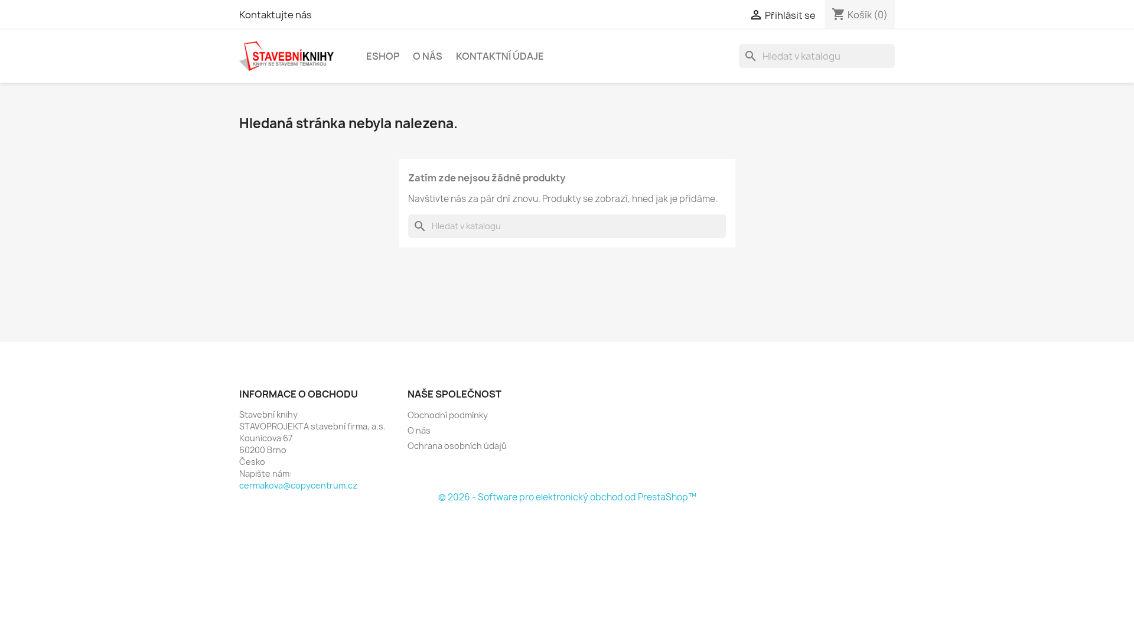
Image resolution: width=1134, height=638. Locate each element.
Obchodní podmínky (448, 415)
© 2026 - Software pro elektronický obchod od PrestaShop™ (567, 497)
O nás (427, 56)
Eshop (382, 56)
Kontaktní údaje (500, 56)
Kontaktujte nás (275, 14)
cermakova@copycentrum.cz (298, 485)
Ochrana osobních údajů (457, 445)
